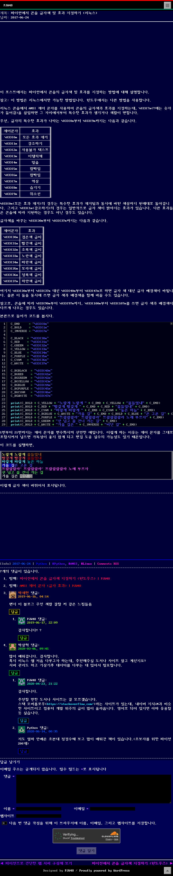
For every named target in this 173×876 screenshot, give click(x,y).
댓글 (9, 776)
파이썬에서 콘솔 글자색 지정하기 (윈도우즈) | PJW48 (65, 578)
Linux (87, 564)
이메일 (81, 809)
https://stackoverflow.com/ (70, 704)
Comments (108, 564)
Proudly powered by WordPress (104, 870)
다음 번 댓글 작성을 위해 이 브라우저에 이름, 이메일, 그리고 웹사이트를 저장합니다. (83, 823)
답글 (14, 612)
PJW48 (8, 5)
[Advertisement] (86, 54)
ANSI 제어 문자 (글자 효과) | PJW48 (50, 586)
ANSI (73, 564)
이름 (9, 809)
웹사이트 (7, 816)
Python (41, 564)
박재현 (23, 593)
